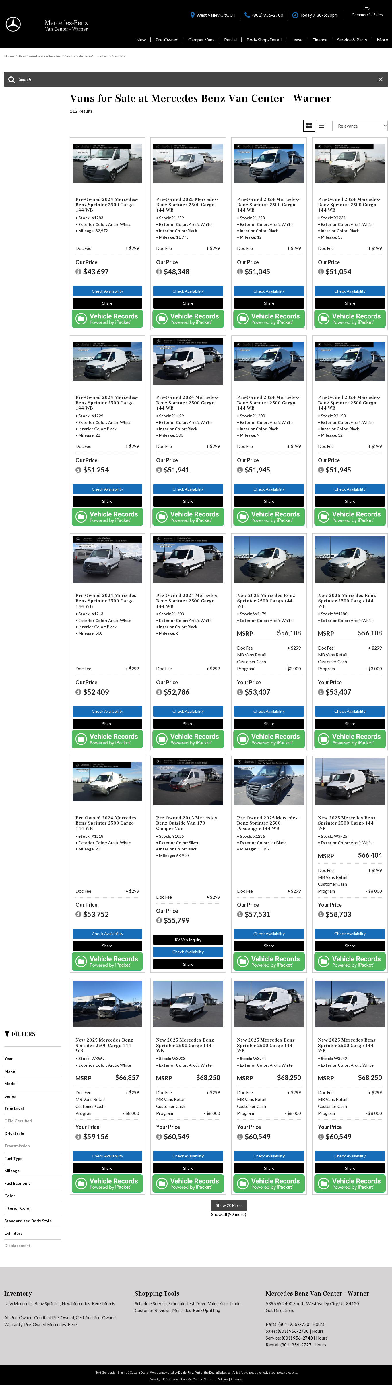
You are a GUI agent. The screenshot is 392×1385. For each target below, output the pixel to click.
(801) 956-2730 (293, 1324)
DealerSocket (218, 1372)
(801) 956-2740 (297, 1337)
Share (107, 303)
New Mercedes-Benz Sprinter (32, 1303)
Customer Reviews (152, 1310)
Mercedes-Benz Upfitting (196, 1310)
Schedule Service (151, 1303)
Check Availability (107, 291)
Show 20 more (229, 1205)
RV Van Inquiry (188, 939)
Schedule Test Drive (187, 1303)
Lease (296, 39)
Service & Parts (352, 39)
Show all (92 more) (228, 1214)
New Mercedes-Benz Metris (88, 1303)
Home (9, 56)
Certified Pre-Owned (54, 1317)
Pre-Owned (167, 39)
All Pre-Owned (18, 1317)
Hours (318, 1324)
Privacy (223, 1379)
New (141, 39)
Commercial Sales (367, 14)
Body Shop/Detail (264, 39)
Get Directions (280, 1310)
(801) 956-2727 (295, 1344)
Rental (230, 39)
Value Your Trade (224, 1303)
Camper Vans (201, 39)
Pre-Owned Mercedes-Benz (50, 1324)
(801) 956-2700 (293, 1331)
